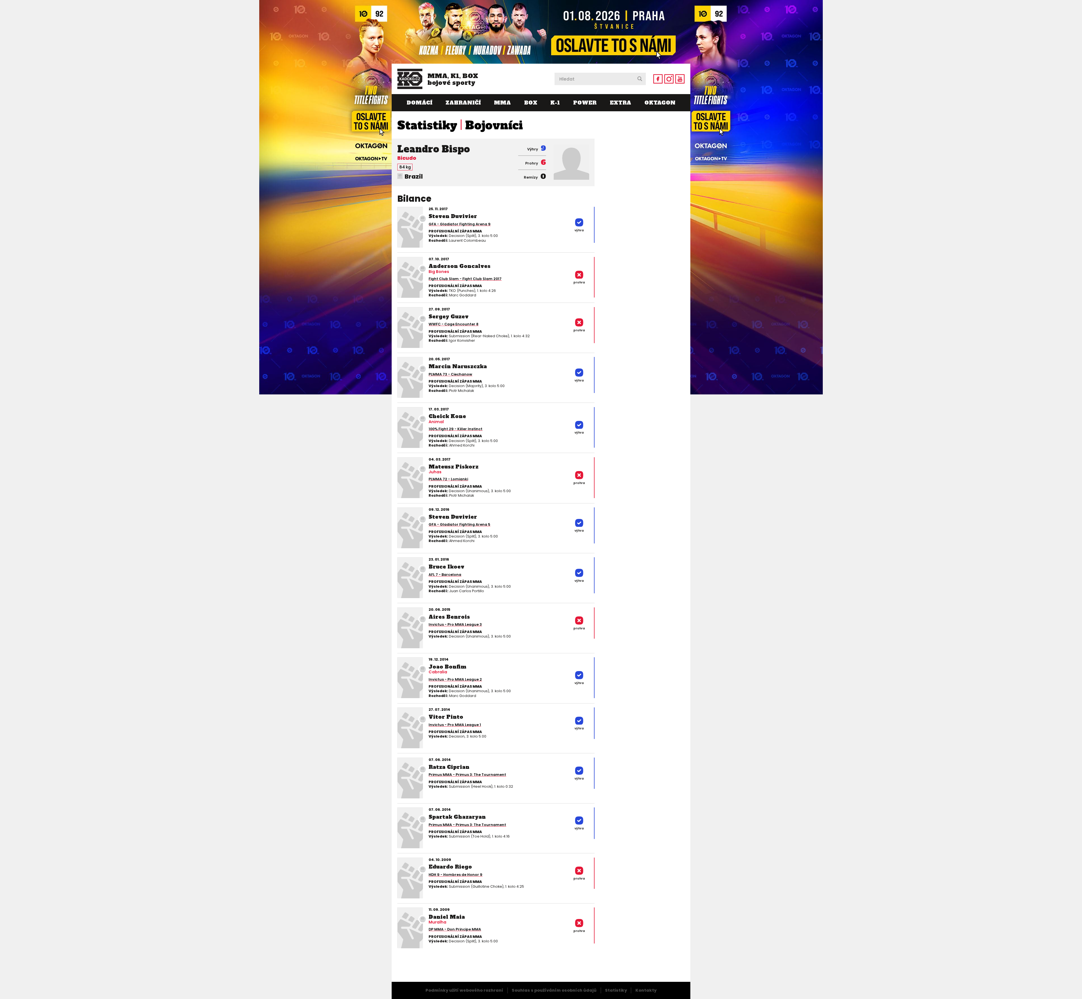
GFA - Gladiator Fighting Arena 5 (459, 524)
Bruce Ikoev (446, 566)
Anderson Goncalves (460, 266)
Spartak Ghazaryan (457, 816)
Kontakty (646, 990)
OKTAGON (659, 102)
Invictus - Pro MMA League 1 (455, 724)
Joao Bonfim (447, 666)
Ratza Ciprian (449, 767)
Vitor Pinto (446, 716)
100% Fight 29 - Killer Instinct (455, 429)
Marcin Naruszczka (458, 366)
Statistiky (427, 125)
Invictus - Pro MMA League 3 (455, 624)
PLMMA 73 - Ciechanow (450, 374)
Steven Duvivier (453, 216)
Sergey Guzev (449, 316)
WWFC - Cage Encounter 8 (453, 324)
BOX (530, 102)
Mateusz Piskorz (453, 466)
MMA (502, 102)
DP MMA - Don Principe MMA (455, 929)
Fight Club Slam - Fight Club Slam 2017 (465, 278)
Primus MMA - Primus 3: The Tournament (467, 774)
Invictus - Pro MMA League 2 (455, 679)
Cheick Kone (447, 416)
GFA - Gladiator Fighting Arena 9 (460, 224)
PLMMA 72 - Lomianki (448, 479)
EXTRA (620, 102)
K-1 (555, 102)
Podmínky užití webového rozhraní (464, 990)
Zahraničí (463, 102)
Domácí (419, 102)
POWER (585, 102)
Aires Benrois (449, 616)
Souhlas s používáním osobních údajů (554, 990)
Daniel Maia (447, 916)
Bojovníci (494, 125)
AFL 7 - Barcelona (445, 574)
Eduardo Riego (450, 866)
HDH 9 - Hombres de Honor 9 (455, 874)
